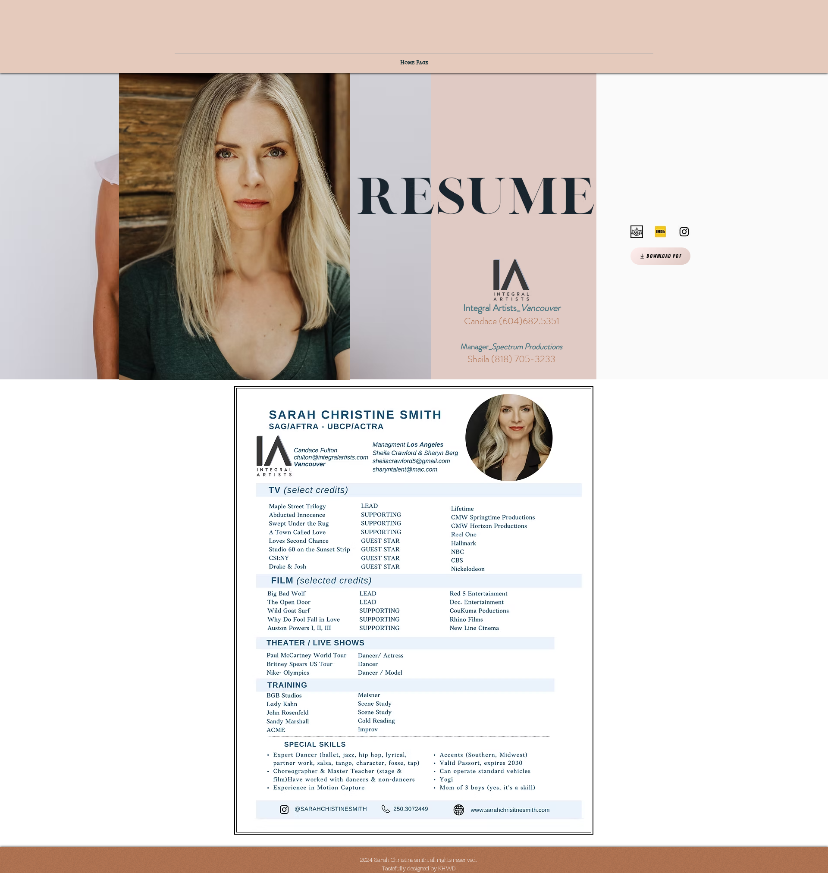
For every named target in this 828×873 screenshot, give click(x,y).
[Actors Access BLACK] (636, 231)
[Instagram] (684, 231)
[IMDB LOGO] (660, 231)
